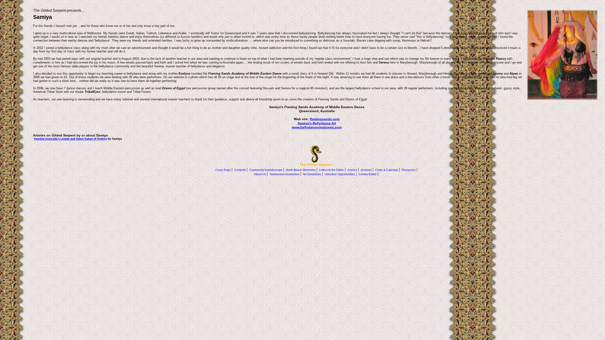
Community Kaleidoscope (265, 170)
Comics (352, 170)
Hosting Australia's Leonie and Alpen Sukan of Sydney (70, 138)
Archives (366, 170)
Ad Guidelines (312, 174)
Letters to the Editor (331, 170)
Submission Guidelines (284, 174)
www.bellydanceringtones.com (316, 127)
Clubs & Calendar (386, 170)
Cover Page (223, 170)
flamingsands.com (325, 119)
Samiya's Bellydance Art (317, 123)
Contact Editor (368, 174)
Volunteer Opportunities (340, 174)
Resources (409, 170)
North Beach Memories (300, 170)
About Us (260, 174)
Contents (240, 170)
